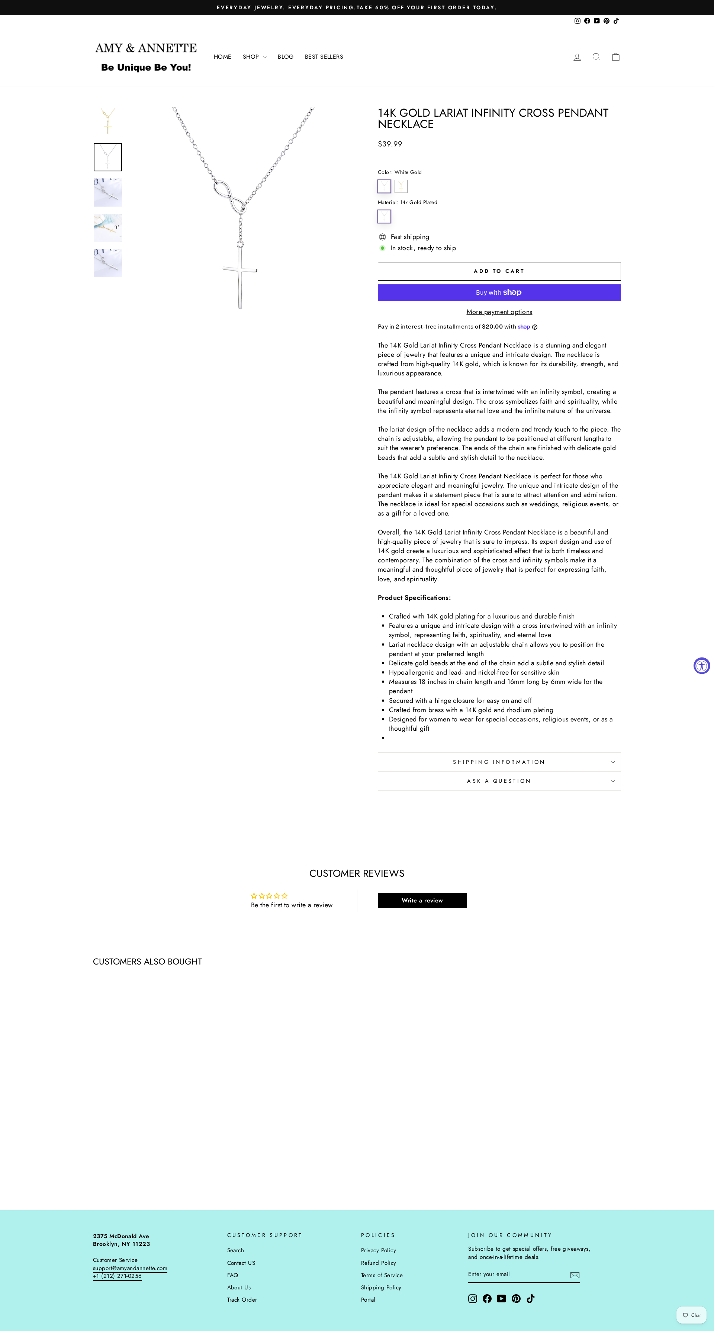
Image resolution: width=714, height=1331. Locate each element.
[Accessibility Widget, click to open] (702, 665)
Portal (368, 1300)
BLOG (286, 56)
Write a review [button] (422, 900)
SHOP (252, 56)
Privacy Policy (378, 1250)
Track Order (242, 1300)
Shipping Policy (381, 1287)
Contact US (241, 1263)
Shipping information (499, 762)
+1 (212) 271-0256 (117, 1276)
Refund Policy (378, 1263)
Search (235, 1250)
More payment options (500, 312)
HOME (223, 56)
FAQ (232, 1275)
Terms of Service (382, 1275)
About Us (239, 1287)
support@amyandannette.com (130, 1268)
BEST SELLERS (324, 56)
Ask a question (499, 781)
